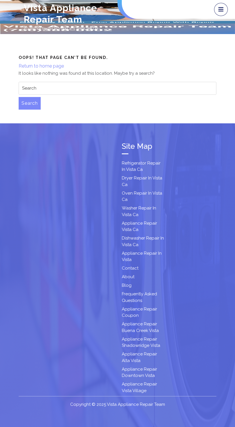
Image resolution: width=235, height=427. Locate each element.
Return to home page (41, 66)
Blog (127, 285)
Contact (130, 268)
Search (29, 103)
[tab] (221, 9)
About (128, 276)
